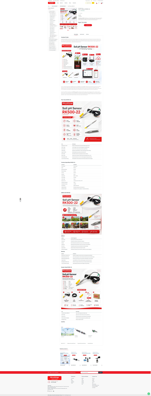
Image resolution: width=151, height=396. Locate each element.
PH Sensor (76, 335)
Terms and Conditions (95, 386)
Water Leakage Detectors (53, 35)
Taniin (82, 379)
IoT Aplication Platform (100, 0)
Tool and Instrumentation (52, 50)
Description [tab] (76, 34)
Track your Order (87, 0)
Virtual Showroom (62, 0)
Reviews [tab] (87, 34)
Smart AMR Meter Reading (52, 40)
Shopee (72, 380)
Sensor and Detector (52, 12)
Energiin (83, 381)
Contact (93, 379)
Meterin (83, 378)
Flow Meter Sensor (52, 16)
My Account (94, 0)
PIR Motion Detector (52, 24)
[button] (76, 8)
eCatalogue (72, 381)
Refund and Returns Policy (95, 385)
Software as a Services (52, 47)
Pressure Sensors (52, 27)
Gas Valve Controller (52, 20)
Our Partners (93, 387)
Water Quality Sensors (52, 36)
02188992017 (50, 0)
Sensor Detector (52, 28)
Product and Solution (52, 11)
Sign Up (100, 372)
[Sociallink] (48, 391)
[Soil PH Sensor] (94, 331)
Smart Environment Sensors (82, 343)
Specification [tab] (82, 34)
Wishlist (93, 380)
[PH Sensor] (81, 331)
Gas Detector (51, 19)
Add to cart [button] (69, 365)
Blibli (71, 379)
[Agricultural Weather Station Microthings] (67, 331)
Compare (93, 381)
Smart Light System (51, 43)
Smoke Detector (52, 31)
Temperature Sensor (52, 32)
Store (91, 0)
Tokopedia (72, 378)
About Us (93, 378)
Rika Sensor (91, 343)
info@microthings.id (56, 0)
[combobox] (88, 3)
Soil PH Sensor (90, 335)
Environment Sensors (72, 343)
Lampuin (83, 380)
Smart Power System (51, 44)
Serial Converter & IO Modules (53, 39)
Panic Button (51, 23)
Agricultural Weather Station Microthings (66, 335)
